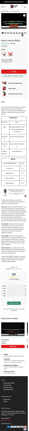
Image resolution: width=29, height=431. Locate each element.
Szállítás (5, 401)
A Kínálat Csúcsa (18, 269)
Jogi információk (7, 385)
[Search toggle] (22, 7)
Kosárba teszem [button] (13, 346)
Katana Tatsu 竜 (5, 340)
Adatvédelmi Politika (8, 387)
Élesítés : (3, 49)
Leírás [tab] (2, 102)
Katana (7, 11)
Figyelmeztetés (6, 399)
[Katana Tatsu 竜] (13, 330)
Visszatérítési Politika (8, 389)
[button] (24, 15)
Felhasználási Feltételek (8, 383)
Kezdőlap (3, 11)
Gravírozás (6, 60)
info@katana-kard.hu (6, 420)
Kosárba (14, 71)
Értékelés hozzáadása (14, 303)
